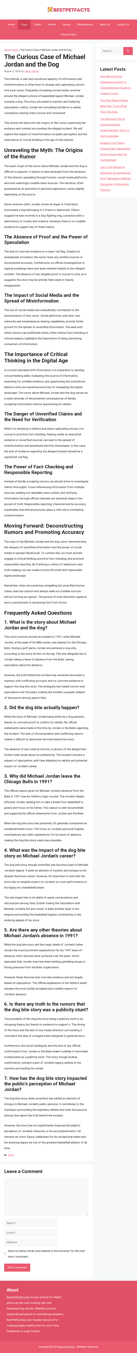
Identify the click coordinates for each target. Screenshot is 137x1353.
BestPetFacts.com (18, 1297)
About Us (105, 24)
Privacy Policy (68, 34)
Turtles (37, 24)
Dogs (24, 24)
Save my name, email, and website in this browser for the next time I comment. (46, 1253)
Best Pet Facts (66, 1346)
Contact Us (123, 24)
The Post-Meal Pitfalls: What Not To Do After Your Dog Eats (114, 106)
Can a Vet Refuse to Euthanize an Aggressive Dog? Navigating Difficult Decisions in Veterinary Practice (115, 179)
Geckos (66, 24)
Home (11, 24)
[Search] (128, 51)
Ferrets (52, 24)
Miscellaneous (85, 24)
